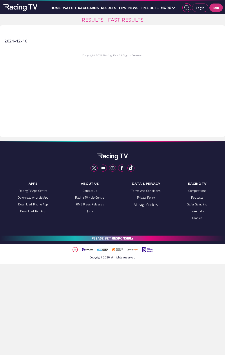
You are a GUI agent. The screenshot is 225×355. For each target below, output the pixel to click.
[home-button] (19, 7)
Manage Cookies (146, 204)
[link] (92, 20)
